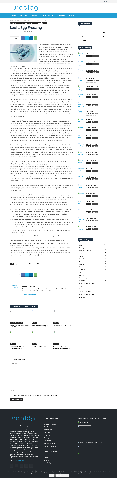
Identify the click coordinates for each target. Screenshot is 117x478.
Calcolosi (47, 427)
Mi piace (103, 29)
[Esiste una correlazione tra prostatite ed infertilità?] (20, 317)
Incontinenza (48, 429)
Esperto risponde (58, 15)
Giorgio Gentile (91, 95)
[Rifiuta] (115, 473)
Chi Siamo (47, 457)
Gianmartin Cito (91, 218)
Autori (71, 15)
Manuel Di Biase (91, 185)
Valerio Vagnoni (91, 127)
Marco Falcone (90, 78)
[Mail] (17, 1)
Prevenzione (48, 440)
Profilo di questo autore (30, 294)
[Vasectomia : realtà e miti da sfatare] (63, 317)
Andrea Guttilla (91, 160)
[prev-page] (11, 352)
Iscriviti (103, 40)
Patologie (23, 15)
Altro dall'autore (31, 306)
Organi (13, 15)
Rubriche (34, 15)
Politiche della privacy (62, 475)
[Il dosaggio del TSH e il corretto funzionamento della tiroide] (20, 338)
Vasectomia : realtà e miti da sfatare (62, 325)
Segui (104, 32)
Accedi (105, 1)
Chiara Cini (89, 119)
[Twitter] (20, 1)
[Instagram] (14, 1)
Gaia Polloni (90, 111)
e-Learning (46, 15)
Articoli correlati (16, 306)
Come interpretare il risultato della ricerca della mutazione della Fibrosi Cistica (41, 326)
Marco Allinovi (90, 210)
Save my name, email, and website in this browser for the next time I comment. (35, 395)
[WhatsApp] (35, 38)
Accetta (51, 475)
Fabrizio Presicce (91, 144)
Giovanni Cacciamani (92, 103)
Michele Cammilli (91, 152)
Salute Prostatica (49, 443)
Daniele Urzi (90, 202)
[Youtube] (23, 1)
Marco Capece (90, 136)
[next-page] (14, 352)
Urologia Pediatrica (50, 446)
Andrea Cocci (90, 53)
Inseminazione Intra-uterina (39, 346)
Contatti (46, 460)
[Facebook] (11, 1)
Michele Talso (90, 169)
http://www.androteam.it (91, 82)
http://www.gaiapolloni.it (91, 115)
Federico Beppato (91, 226)
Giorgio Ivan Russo (92, 62)
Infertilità (38, 23)
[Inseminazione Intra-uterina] (41, 338)
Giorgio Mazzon (91, 177)
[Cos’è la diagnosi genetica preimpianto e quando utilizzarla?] (63, 338)
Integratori (47, 435)
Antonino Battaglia (92, 86)
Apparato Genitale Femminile (24, 20)
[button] (105, 16)
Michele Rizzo (90, 193)
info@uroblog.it (21, 460)
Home (11, 20)
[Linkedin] (31, 38)
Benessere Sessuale (16, 322)
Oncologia (47, 438)
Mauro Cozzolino (16, 31)
